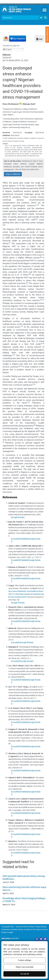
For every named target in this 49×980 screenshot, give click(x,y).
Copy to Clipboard (13, 174)
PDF (40, 39)
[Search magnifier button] (45, 17)
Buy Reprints (19, 38)
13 (43, 343)
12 (21, 326)
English (8, 49)
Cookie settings (24, 960)
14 (14, 355)
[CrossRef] (15, 539)
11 (43, 300)
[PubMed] (24, 539)
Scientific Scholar (17, 929)
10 (41, 300)
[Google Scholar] (17, 517)
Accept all (24, 974)
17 (28, 402)
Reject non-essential (24, 967)
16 (34, 384)
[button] (44, 10)
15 (21, 366)
